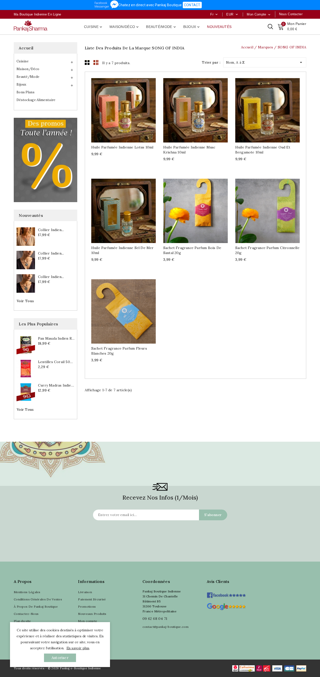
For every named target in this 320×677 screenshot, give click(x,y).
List (96, 62)
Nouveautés (219, 27)
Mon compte (87, 621)
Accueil (26, 47)
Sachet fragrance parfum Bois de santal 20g (192, 250)
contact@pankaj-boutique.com (165, 627)
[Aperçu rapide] (128, 109)
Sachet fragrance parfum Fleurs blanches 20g (119, 351)
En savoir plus (77, 648)
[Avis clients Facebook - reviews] (226, 593)
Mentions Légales (27, 592)
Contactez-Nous (26, 614)
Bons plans (25, 92)
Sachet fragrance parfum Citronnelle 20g (267, 250)
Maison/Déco (125, 27)
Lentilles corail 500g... (56, 362)
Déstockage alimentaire (36, 100)
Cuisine (93, 27)
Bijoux (192, 27)
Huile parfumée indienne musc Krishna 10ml (189, 149)
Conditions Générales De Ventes (38, 599)
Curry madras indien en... (56, 385)
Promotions (87, 606)
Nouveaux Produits (92, 614)
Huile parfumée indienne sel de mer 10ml (122, 250)
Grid (87, 62)
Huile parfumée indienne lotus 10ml (122, 147)
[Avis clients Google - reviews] (226, 606)
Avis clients (218, 581)
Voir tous (25, 301)
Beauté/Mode (161, 27)
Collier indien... (51, 230)
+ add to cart (118, 109)
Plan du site (22, 621)
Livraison (85, 592)
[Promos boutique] (45, 160)
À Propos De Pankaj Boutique (36, 606)
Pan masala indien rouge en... (56, 338)
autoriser (60, 657)
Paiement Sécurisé (92, 599)
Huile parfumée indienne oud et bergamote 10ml (262, 149)
